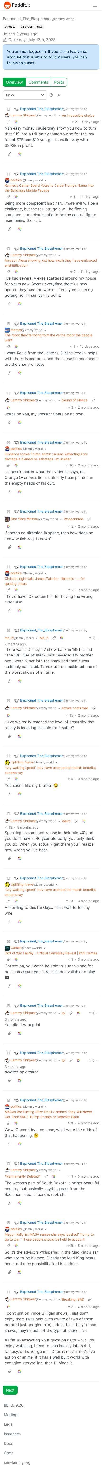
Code (9, 1452)
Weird (66, 821)
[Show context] (8, 121)
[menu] (95, 5)
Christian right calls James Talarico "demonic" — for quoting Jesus (45, 581)
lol (63, 1013)
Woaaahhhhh (74, 519)
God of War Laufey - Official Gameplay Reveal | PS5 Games (51, 953)
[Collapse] (8, 109)
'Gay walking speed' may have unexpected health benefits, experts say (51, 770)
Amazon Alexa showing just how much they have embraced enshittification (51, 262)
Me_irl (44, 638)
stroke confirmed (75, 708)
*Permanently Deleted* (23, 1176)
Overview (14, 82)
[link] (16, 121)
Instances (12, 1433)
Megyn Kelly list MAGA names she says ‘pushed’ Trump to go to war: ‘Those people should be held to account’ (49, 1236)
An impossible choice (78, 115)
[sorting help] (51, 95)
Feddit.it (21, 5)
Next (10, 1390)
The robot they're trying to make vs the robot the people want (48, 337)
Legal (9, 1424)
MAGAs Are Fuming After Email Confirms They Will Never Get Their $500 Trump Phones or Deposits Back (48, 1114)
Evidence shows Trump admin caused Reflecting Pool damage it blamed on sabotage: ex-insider (46, 456)
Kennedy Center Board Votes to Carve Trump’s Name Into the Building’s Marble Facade (49, 187)
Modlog (11, 1414)
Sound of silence (75, 400)
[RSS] (58, 95)
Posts (59, 82)
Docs (8, 1443)
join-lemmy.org (17, 1462)
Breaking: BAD (73, 1299)
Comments (38, 82)
